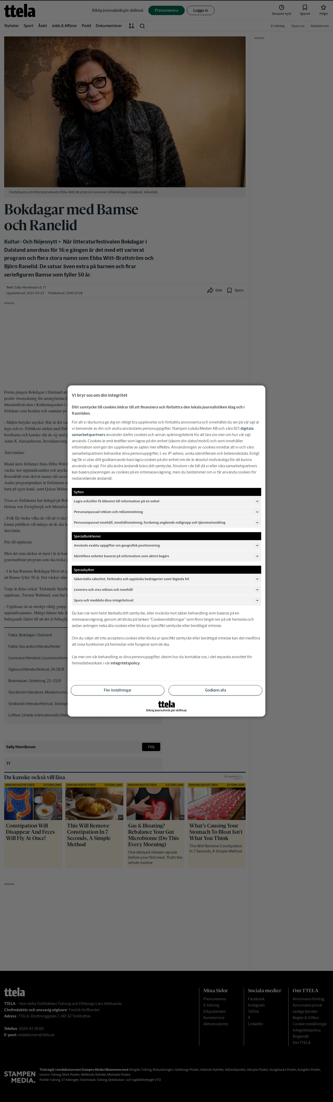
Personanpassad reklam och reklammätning (108, 511)
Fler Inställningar (117, 690)
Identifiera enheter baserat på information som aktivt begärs (121, 556)
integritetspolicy (125, 663)
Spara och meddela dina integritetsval (103, 600)
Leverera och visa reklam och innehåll (103, 589)
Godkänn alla (215, 690)
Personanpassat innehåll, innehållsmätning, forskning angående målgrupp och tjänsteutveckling (149, 522)
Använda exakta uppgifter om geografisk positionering (117, 545)
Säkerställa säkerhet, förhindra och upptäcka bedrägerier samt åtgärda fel (131, 578)
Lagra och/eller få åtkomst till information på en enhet (116, 501)
